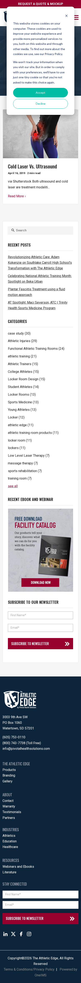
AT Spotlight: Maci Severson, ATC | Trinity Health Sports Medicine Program (38, 305)
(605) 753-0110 (13, 737)
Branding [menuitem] (8, 775)
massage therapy (23, 463)
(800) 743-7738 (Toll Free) (21, 743)
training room (20, 478)
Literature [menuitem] (9, 872)
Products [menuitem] (9, 770)
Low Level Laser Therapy (28, 456)
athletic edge (20, 425)
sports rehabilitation (25, 471)
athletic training (22, 356)
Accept (40, 92)
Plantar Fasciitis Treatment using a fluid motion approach (36, 292)
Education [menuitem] (9, 841)
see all (13, 486)
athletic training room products (33, 433)
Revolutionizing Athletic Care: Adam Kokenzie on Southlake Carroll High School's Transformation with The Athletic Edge (40, 262)
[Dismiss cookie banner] (66, 15)
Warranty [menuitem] (8, 806)
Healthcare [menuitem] (10, 847)
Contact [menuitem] (8, 801)
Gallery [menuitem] (7, 781)
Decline (40, 103)
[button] (76, 17)
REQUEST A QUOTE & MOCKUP (40, 4)
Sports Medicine (23, 402)
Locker (16, 417)
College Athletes (23, 372)
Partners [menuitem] (8, 818)
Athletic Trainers (23, 364)
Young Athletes (22, 410)
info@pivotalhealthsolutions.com (26, 749)
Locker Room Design (26, 379)
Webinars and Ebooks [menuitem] (18, 867)
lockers (16, 448)
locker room (20, 440)
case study (19, 333)
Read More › (17, 196)
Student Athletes (23, 387)
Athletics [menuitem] (8, 836)
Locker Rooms (22, 394)
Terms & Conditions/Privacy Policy (29, 969)
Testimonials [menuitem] (11, 812)
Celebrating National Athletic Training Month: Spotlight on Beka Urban (40, 278)
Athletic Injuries (22, 341)
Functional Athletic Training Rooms (36, 349)
